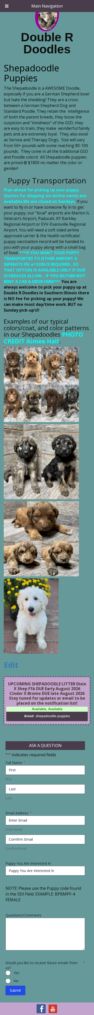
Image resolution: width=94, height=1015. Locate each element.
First (9, 779)
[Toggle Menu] (7, 6)
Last (9, 798)
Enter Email (14, 829)
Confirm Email (16, 848)
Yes (16, 972)
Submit (15, 990)
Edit (11, 665)
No (16, 980)
